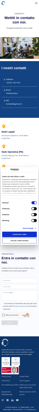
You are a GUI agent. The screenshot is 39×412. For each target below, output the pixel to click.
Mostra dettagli (28, 228)
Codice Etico (6, 381)
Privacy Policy (6, 376)
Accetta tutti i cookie (19, 234)
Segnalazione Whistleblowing (7, 393)
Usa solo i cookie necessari (19, 241)
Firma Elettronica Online (10, 385)
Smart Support (25, 381)
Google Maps (6, 138)
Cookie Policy (24, 376)
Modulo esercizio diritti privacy (28, 393)
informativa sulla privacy (19, 306)
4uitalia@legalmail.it (14, 104)
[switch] (34, 208)
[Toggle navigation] (35, 3)
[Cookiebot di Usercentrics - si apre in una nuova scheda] (10, 170)
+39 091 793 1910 (13, 83)
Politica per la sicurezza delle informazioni (28, 386)
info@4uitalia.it (12, 93)
